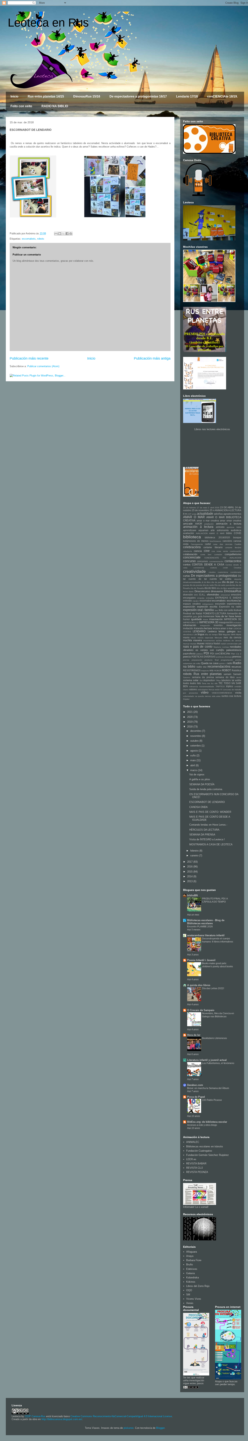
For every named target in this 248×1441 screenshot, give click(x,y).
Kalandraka (192, 1277)
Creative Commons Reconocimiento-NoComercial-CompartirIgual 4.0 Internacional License (121, 1416)
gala (195, 616)
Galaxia (190, 1273)
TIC (221, 683)
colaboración (190, 554)
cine (207, 550)
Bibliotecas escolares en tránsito (204, 1146)
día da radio (208, 585)
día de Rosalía (197, 588)
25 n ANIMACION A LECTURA (225, 510)
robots (40, 238)
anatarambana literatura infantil (206, 935)
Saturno (186, 677)
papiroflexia (189, 653)
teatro (186, 683)
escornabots (29, 238)
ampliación (209, 524)
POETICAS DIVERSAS (203, 656)
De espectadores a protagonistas (214, 575)
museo (200, 643)
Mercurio (218, 638)
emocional (225, 595)
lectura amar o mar (223, 628)
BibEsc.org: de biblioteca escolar (207, 1121)
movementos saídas (212, 640)
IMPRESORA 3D (208, 622)
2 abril (211, 508)
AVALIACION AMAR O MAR (210, 533)
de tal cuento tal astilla (215, 579)
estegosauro (208, 604)
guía (200, 616)
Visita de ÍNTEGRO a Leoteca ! (207, 839)
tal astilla (236, 680)
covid (225, 568)
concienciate (192, 557)
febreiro (194, 850)
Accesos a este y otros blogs (202, 1125)
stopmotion (209, 680)
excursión (220, 603)
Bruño (189, 1264)
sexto (238, 677)
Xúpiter (186, 699)
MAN (233, 634)
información (189, 625)
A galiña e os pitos (199, 779)
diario (191, 591)
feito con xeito (226, 610)
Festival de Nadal (192, 613)
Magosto (226, 634)
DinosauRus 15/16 (86, 96)
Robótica (236, 670)
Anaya (189, 1256)
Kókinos (190, 1281)
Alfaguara (191, 1251)
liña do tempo (211, 634)
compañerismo (233, 554)
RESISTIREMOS (192, 670)
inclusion (237, 622)
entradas (210, 598)
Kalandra (199, 628)
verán (217, 690)
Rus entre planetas (208, 674)
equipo (196, 601)
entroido (187, 600)
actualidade (205, 513)
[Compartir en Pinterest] (71, 234)
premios (236, 656)
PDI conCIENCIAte (220, 653)
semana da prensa (203, 677)
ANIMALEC (192, 1142)
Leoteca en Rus (48, 22)
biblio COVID (233, 533)
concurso (189, 561)
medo (193, 638)
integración (205, 625)
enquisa (200, 598)
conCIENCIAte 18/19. (222, 96)
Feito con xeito (21, 106)
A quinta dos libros (198, 985)
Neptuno (217, 647)
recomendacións (219, 666)
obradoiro (188, 650)
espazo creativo (192, 603)
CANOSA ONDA (198, 807)
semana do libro (225, 677)
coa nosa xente (220, 551)
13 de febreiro (189, 508)
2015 (190, 871)
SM (188, 1294)
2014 (190, 876)
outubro (194, 740)
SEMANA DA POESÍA (201, 784)
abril (193, 765)
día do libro (210, 588)
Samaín (237, 674)
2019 (190, 721)
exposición (189, 606)
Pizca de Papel (196, 1096)
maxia (186, 637)
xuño (193, 755)
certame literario (212, 547)
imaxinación (216, 619)
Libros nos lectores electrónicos (212, 429)
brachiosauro (215, 541)
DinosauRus (232, 591)
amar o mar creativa (208, 520)
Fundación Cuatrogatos (199, 1150)
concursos (202, 561)
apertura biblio (234, 527)
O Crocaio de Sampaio (200, 1010)
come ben (206, 554)
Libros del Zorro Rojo (197, 1286)
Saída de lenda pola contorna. (206, 789)
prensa (186, 660)
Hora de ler (193, 1035)
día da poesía (196, 585)
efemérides (213, 594)
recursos (236, 666)
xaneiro (194, 855)
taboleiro (226, 680)
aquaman (203, 530)
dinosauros (217, 591)
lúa (220, 634)
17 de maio (202, 508)
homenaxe (208, 616)
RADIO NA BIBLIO (54, 106)
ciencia (198, 551)
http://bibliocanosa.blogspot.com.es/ (61, 1419)
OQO (189, 1290)
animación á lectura (198, 526)
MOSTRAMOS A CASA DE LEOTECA (210, 844)
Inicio (14, 96)
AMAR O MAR (194, 517)
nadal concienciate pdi (231, 644)
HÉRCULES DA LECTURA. (204, 829)
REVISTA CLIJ (194, 1167)
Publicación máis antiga (152, 358)
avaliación (188, 533)
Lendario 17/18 (187, 96)
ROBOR (217, 671)
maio (193, 760)
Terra (204, 683)
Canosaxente (197, 544)
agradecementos (232, 514)
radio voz (201, 666)
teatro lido (195, 683)
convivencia (199, 568)
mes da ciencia (232, 637)
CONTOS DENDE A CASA (208, 564)
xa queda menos (203, 696)
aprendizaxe (189, 530)
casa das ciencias (222, 544)
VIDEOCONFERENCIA (222, 693)
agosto (194, 750)
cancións (227, 541)
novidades (235, 646)
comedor (218, 554)
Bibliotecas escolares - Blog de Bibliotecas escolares (205, 922)
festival (237, 610)
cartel (208, 544)
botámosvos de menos (195, 541)
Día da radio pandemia (224, 585)
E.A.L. (202, 594)
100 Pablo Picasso (212, 1100)
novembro (196, 735)
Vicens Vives (193, 1298)
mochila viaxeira (192, 640)
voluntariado (188, 696)
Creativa (237, 568)
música (209, 643)
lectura (208, 628)
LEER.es (191, 1159)
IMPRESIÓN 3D (232, 619)
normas (225, 647)
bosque (237, 537)
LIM (195, 634)
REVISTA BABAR (196, 1163)
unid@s (237, 686)
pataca (199, 654)
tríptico (229, 686)
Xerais (189, 1303)
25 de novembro (200, 510)
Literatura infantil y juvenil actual (207, 1060)
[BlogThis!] (60, 234)
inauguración (226, 622)
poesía (187, 656)
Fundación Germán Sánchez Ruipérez (207, 1155)
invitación (188, 628)
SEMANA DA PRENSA (202, 834)
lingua (201, 634)
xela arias (216, 696)
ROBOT (226, 670)
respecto (205, 671)
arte (213, 530)
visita (238, 692)
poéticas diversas (224, 657)
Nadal (217, 643)
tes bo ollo (212, 683)
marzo (194, 770)
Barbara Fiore (193, 1260)
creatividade (194, 571)
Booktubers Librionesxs (214, 1038)
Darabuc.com (195, 1085)
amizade (188, 523)
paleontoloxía (233, 650)
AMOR (198, 523)
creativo (212, 572)
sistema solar (190, 680)
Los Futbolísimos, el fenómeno (218, 1063)
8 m (185, 514)
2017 (190, 861)
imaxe (205, 619)
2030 (217, 508)
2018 (190, 726)
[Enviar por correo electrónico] (56, 234)
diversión (188, 594)
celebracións (192, 547)
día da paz (228, 582)
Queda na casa (209, 663)
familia (209, 610)
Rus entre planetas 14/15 (46, 96)
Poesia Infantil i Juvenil (201, 960)
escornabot (205, 600)
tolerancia (193, 686)
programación (227, 660)
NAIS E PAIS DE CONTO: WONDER (210, 811)
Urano (186, 690)
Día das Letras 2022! (213, 988)
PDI (206, 653)
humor (186, 619)
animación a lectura (228, 523)
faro (216, 610)
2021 (190, 711)
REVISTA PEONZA (197, 1172)
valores (193, 689)
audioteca (236, 530)
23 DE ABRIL (227, 507)
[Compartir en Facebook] (67, 234)
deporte (237, 579)
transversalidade (206, 686)
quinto (222, 663)
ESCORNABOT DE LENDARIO (207, 802)
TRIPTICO (220, 686)
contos (187, 564)
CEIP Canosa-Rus (35, 1416)
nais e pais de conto (197, 646)
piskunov (128, 1427)
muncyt (186, 644)
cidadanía (187, 551)
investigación (233, 625)
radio (229, 663)
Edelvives (191, 1269)
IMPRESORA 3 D (190, 622)
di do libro (206, 582)
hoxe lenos (235, 616)
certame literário (233, 547)
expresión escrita (207, 606)
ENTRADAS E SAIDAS (228, 597)
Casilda (238, 544)
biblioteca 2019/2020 (217, 537)
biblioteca (192, 537)
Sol (201, 680)
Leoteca (212, 631)
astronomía (223, 530)
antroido (220, 527)
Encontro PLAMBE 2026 (200, 926)
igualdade (196, 619)
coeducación (235, 551)
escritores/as (234, 600)
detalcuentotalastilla (192, 582)
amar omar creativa (230, 520)
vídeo (204, 692)
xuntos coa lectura (231, 696)
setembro (196, 745)
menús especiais (205, 638)
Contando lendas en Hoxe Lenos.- (208, 824)
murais (193, 644)
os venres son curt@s (209, 650)
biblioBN (192, 895)
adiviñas (218, 514)
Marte (238, 634)
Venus (211, 690)
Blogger (160, 1427)
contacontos (233, 561)
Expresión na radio (230, 606)
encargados (189, 597)
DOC (196, 595)
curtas (186, 575)
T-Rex (218, 680)
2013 (190, 881)
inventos (218, 625)
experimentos (234, 603)
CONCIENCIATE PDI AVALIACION (222, 558)
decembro (196, 730)
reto (211, 670)
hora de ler (221, 616)
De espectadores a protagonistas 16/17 (138, 96)
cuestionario (235, 572)
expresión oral (193, 610)
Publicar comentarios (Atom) (43, 366)
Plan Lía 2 (236, 654)
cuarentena (223, 572)
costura (213, 568)
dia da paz (216, 582)
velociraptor (203, 690)
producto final (212, 660)
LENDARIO (199, 631)
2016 (190, 866)
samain (227, 674)
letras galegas (227, 631)
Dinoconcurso (202, 591)
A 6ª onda (192, 514)
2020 (190, 716)
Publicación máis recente (29, 358)
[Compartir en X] (63, 234)
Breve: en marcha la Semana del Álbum (208, 1088)
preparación (197, 660)
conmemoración (216, 561)
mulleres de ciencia (232, 640)
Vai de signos (196, 774)
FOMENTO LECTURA (214, 613)
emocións (236, 594)
